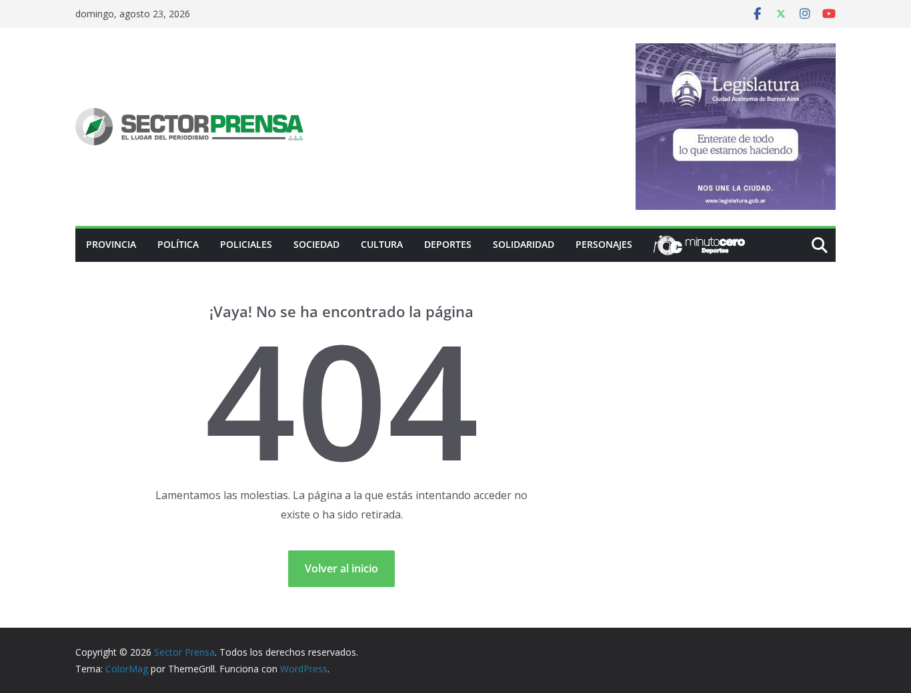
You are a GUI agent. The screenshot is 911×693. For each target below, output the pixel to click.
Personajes (604, 244)
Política (178, 244)
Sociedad (316, 244)
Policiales (246, 244)
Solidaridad (523, 244)
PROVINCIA (111, 244)
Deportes (448, 244)
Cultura (382, 244)
